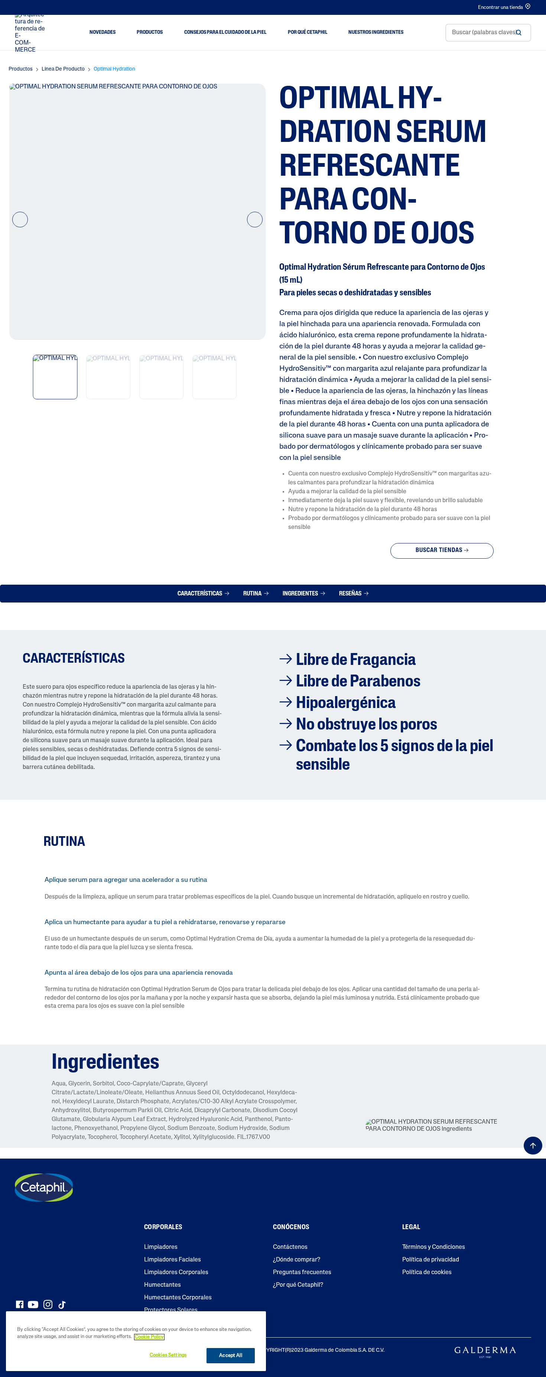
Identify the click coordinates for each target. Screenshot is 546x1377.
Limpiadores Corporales (176, 1273)
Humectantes (162, 1285)
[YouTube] (33, 1304)
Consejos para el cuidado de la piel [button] (225, 32)
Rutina (253, 594)
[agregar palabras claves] (518, 32)
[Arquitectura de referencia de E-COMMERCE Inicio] (31, 33)
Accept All (230, 1355)
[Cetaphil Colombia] (44, 1188)
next (255, 225)
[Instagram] (48, 1304)
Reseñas (351, 594)
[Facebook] (19, 1304)
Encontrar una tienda (500, 7)
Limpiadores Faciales (172, 1260)
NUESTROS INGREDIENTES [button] (375, 32)
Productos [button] (150, 32)
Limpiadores (161, 1247)
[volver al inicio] (533, 1145)
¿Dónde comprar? (296, 1260)
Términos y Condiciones (433, 1247)
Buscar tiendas (439, 550)
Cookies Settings (168, 1355)
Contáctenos (290, 1247)
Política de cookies (427, 1273)
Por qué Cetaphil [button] (307, 32)
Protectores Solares (171, 1310)
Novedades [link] (103, 32)
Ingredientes (301, 594)
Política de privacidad (430, 1260)
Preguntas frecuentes (302, 1273)
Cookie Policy (149, 1337)
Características (200, 594)
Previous (20, 225)
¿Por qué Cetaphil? (298, 1285)
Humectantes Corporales (178, 1298)
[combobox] (488, 33)
